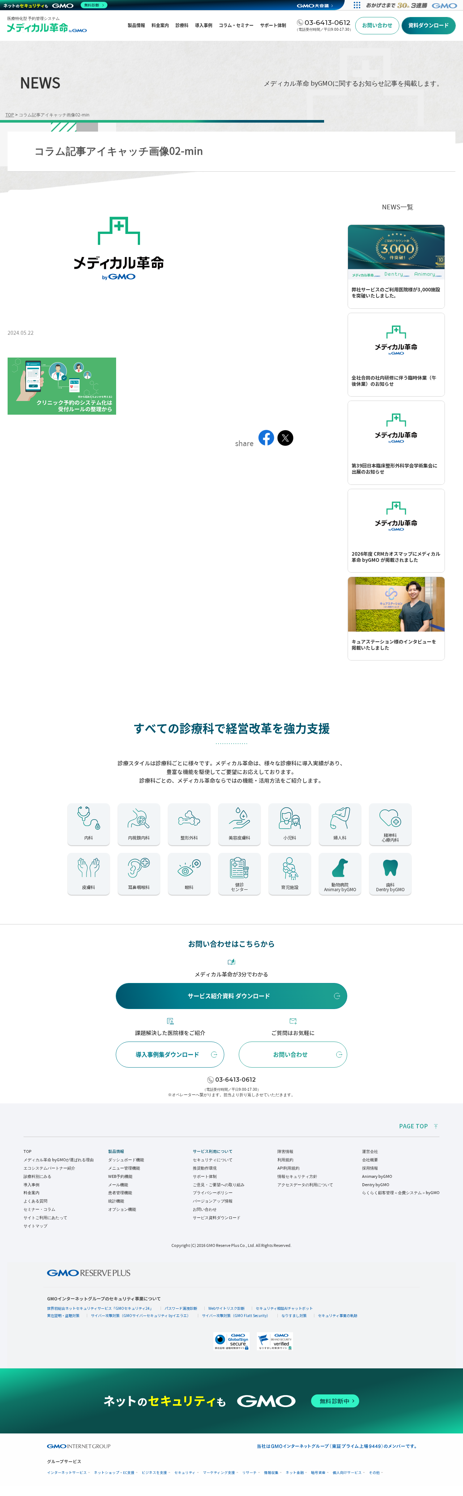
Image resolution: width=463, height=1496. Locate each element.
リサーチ (249, 1472)
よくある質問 (35, 1201)
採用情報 (370, 1168)
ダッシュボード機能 (126, 1159)
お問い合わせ (290, 1054)
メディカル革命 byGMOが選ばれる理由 (59, 1159)
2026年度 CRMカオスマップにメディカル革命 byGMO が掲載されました (396, 557)
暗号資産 (318, 1472)
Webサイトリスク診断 (226, 1308)
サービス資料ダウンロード (217, 1217)
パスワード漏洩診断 (181, 1308)
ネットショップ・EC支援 (114, 1472)
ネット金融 (295, 1472)
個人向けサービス (347, 1472)
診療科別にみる (37, 1176)
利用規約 (285, 1159)
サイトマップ (35, 1225)
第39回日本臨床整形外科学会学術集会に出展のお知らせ (394, 469)
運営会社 (370, 1151)
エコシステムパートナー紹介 (49, 1168)
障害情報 (285, 1151)
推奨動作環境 (205, 1168)
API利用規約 (288, 1168)
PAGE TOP (413, 1126)
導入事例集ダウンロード (167, 1054)
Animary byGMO (377, 1176)
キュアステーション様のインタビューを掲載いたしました (394, 645)
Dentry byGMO (375, 1184)
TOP (27, 1151)
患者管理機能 (120, 1192)
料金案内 (31, 1192)
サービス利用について (213, 1151)
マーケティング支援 (219, 1472)
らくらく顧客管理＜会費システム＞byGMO (400, 1192)
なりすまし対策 (294, 1315)
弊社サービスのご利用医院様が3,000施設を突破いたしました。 (396, 293)
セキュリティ (185, 1472)
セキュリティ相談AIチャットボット (284, 1308)
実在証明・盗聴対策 (63, 1315)
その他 (374, 1472)
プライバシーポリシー (213, 1192)
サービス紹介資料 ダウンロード (229, 996)
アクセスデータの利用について (305, 1184)
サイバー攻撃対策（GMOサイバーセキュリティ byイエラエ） (141, 1315)
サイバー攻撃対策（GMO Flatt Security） (236, 1315)
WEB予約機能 (120, 1176)
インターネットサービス (67, 1472)
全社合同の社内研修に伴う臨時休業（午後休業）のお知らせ (394, 381)
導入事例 (31, 1184)
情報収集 (271, 1472)
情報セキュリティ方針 (297, 1176)
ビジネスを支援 (154, 1472)
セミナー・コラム (39, 1209)
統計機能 (116, 1201)
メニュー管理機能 (124, 1168)
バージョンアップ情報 (213, 1201)
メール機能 (118, 1184)
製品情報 (116, 1151)
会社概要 (370, 1159)
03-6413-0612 (235, 1079)
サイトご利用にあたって (45, 1217)
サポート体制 (205, 1176)
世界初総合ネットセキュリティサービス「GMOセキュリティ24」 (100, 1308)
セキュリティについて (213, 1159)
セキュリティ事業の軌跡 (337, 1315)
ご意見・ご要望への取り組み (219, 1184)
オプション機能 (122, 1209)
